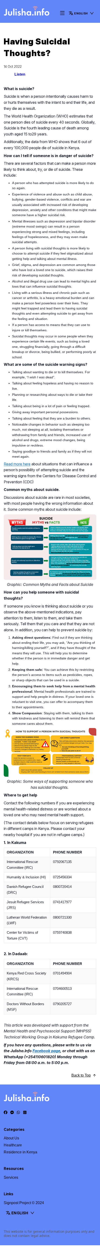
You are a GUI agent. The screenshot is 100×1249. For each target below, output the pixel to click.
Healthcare (13, 1145)
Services (11, 1177)
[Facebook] (5, 1113)
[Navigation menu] (62, 13)
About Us (11, 1138)
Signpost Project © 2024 (24, 1203)
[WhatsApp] (18, 1113)
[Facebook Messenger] (12, 1113)
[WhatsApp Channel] (25, 1113)
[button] (81, 13)
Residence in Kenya (20, 1152)
